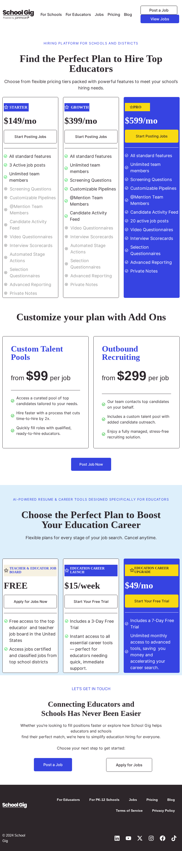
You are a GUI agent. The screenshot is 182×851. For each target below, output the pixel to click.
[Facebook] (162, 838)
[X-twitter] (140, 838)
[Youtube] (128, 838)
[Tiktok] (174, 838)
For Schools (51, 14)
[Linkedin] (117, 838)
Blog (128, 14)
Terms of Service (129, 810)
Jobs (99, 14)
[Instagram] (151, 838)
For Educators (78, 14)
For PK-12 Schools (104, 800)
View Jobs (159, 19)
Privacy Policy (163, 810)
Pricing (114, 14)
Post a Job (158, 10)
